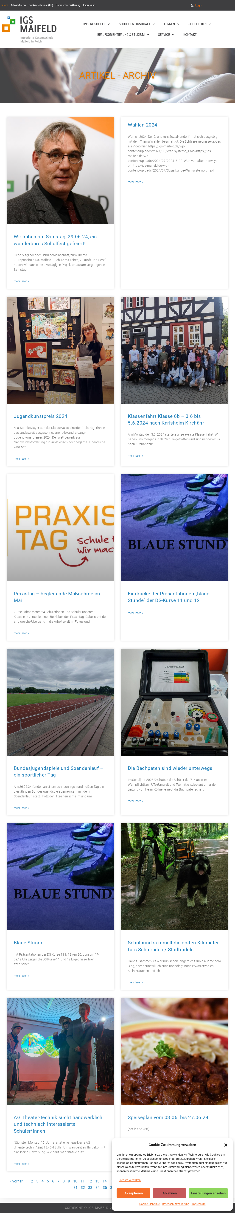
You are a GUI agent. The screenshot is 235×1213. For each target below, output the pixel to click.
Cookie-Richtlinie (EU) (41, 5)
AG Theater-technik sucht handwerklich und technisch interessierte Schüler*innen (58, 1124)
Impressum (199, 1204)
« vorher (16, 1181)
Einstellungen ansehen (208, 1193)
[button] (226, 1145)
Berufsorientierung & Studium (121, 35)
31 (75, 1187)
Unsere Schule (94, 24)
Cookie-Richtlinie (149, 1204)
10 (75, 1181)
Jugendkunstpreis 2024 (40, 416)
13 (97, 1181)
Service (164, 35)
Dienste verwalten (130, 1180)
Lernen (169, 24)
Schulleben (197, 24)
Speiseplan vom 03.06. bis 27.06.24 (168, 1117)
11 (83, 1181)
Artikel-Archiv (18, 5)
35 (105, 1187)
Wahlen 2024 (142, 125)
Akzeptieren (133, 1193)
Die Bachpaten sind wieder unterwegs (170, 768)
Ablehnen (169, 1193)
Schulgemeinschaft (135, 24)
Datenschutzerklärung (175, 1204)
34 (97, 1187)
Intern (4, 5)
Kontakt (190, 35)
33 (90, 1187)
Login (198, 5)
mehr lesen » (21, 281)
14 (105, 1181)
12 (90, 1181)
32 (83, 1187)
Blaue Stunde (28, 943)
